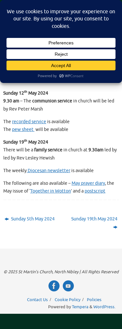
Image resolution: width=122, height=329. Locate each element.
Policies (94, 299)
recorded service (29, 121)
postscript (95, 191)
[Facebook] (54, 285)
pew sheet (23, 129)
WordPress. (104, 307)
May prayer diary (88, 183)
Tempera (80, 307)
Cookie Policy (67, 299)
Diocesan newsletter (48, 170)
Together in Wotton (50, 191)
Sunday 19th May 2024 (94, 219)
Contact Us (37, 299)
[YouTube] (68, 285)
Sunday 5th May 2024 (32, 219)
